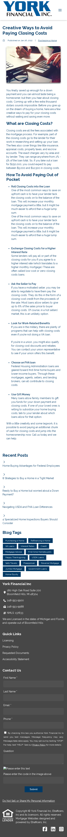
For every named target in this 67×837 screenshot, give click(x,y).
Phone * (7, 719)
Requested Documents (16, 653)
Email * (7, 705)
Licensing (8, 640)
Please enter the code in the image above (27, 774)
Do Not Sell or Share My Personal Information (29, 800)
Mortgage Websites (27, 818)
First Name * (10, 677)
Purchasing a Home (47, 40)
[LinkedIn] (53, 829)
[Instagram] (61, 829)
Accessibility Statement (16, 659)
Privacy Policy (11, 646)
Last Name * (10, 691)
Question (8, 751)
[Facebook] (45, 829)
